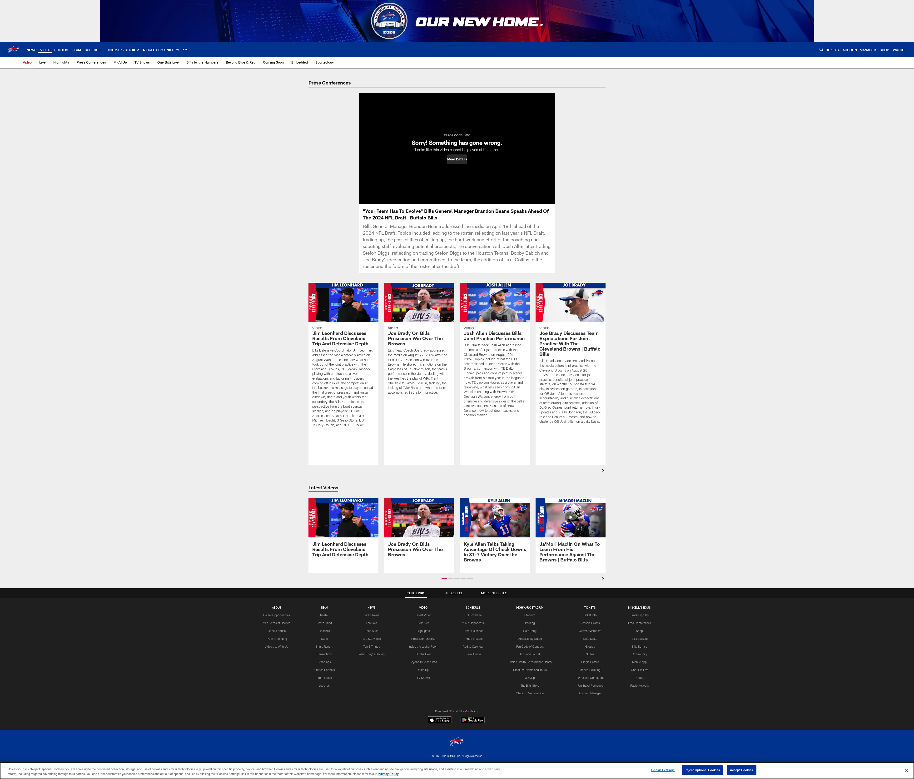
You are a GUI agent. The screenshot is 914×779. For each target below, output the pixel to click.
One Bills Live (639, 669)
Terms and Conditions (590, 677)
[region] (457, 770)
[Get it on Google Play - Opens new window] (472, 722)
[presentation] (604, 471)
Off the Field (423, 654)
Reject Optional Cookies (702, 770)
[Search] (821, 49)
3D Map (530, 677)
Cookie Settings (663, 770)
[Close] (906, 770)
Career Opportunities (276, 615)
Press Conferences (423, 638)
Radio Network (639, 685)
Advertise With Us (276, 646)
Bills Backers (639, 638)
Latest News (371, 615)
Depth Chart (324, 623)
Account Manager (590, 693)
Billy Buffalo (639, 646)
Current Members (590, 630)
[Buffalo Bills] (457, 742)
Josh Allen (371, 630)
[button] (457, 159)
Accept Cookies (741, 770)
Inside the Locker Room (423, 646)
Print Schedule (473, 638)
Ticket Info (590, 615)
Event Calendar (473, 630)
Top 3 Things (371, 646)
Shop (639, 630)
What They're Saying (372, 654)
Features (371, 623)
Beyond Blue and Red (423, 662)
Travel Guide (473, 654)
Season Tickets (590, 623)
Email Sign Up (640, 615)
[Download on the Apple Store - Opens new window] (439, 720)
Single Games (590, 662)
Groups (590, 646)
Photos (639, 677)
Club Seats (590, 638)
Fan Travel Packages (590, 685)
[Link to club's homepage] (13, 49)
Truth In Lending (276, 638)
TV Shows (423, 677)
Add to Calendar (473, 646)
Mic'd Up (423, 669)
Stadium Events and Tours (530, 669)
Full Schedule (473, 615)
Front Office (324, 677)
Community (639, 654)
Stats (324, 638)
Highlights (423, 630)
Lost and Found (530, 654)
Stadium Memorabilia (530, 693)
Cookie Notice (277, 630)
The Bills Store (530, 685)
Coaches (324, 630)
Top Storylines (372, 638)
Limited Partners (324, 669)
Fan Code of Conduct (530, 646)
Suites (590, 654)
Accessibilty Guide (530, 638)
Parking (530, 623)
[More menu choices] (185, 49)
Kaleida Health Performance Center (530, 662)
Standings (324, 662)
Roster (324, 615)
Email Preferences (639, 623)
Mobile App (639, 662)
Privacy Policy (388, 774)
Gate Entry (529, 630)
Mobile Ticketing (590, 669)
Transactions (324, 654)
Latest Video (423, 615)
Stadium (529, 615)
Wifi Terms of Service (276, 623)
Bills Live (423, 623)
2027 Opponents (473, 623)
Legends (324, 685)
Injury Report (324, 646)
